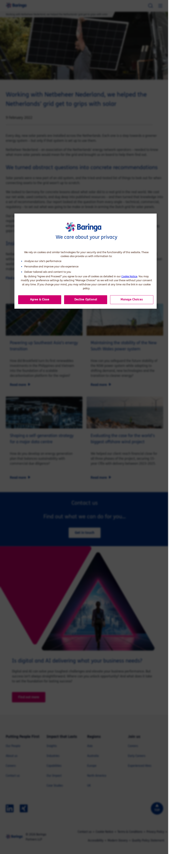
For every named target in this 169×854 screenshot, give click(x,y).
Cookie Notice (129, 276)
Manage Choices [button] (132, 299)
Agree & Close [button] (39, 299)
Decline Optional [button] (85, 299)
